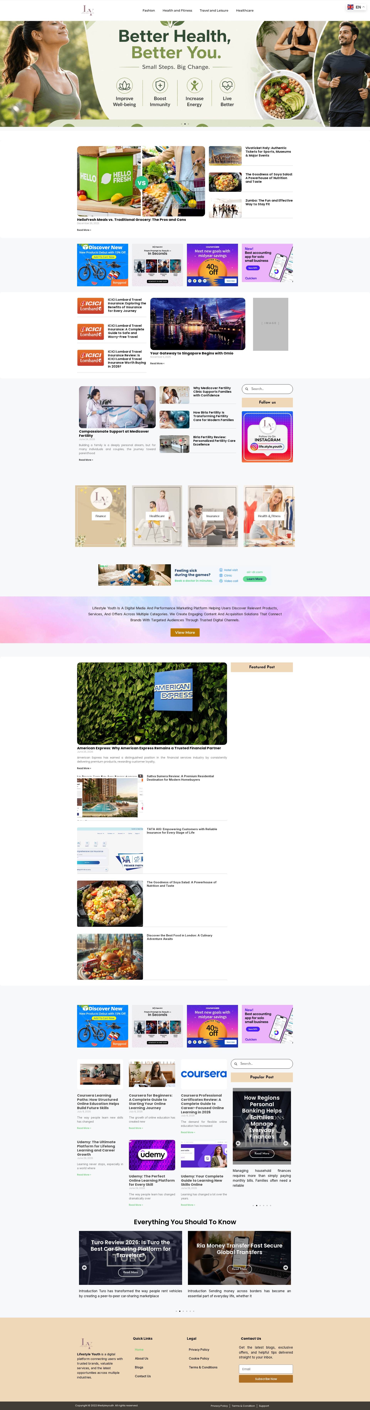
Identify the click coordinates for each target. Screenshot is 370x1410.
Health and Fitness (177, 10)
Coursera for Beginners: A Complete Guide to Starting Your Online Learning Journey (150, 1101)
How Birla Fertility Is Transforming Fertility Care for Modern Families (213, 416)
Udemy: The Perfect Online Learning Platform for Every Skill (152, 1180)
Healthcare (245, 10)
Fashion (149, 10)
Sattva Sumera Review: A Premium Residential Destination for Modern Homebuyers (180, 777)
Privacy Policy (199, 1349)
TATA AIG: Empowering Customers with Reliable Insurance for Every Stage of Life (182, 830)
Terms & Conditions (203, 1367)
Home (139, 1349)
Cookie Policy (199, 1358)
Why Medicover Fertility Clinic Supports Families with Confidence (212, 392)
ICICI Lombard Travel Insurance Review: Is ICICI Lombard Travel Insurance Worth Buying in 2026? (127, 359)
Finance (101, 516)
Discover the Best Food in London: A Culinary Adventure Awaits (179, 937)
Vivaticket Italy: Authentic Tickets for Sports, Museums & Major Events (268, 151)
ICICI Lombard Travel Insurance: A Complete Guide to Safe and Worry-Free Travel (126, 331)
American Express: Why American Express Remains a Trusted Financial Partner (149, 748)
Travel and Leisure (214, 10)
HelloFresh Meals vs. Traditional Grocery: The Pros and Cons (131, 219)
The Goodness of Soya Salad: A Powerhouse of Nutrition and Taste (269, 178)
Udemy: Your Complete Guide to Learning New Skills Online (202, 1180)
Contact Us (143, 1376)
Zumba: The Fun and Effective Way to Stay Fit (269, 202)
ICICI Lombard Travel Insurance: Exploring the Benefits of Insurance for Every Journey (127, 305)
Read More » (84, 230)
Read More (262, 1166)
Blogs (139, 1367)
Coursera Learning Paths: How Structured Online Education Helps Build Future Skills (98, 1101)
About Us (141, 1358)
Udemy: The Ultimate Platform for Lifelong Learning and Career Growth (96, 1148)
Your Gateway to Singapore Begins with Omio (191, 353)
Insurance (212, 516)
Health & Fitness (269, 516)
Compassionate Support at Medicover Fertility (114, 433)
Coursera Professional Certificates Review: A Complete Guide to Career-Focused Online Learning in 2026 (202, 1103)
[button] (4, 74)
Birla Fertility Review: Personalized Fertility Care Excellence (214, 441)
